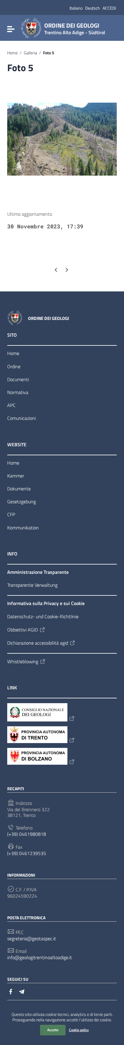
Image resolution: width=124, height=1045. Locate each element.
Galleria (30, 53)
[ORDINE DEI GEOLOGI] (31, 27)
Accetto (52, 1030)
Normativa (17, 392)
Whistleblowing (22, 661)
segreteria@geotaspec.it (31, 938)
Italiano (76, 8)
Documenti (18, 379)
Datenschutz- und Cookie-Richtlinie (43, 616)
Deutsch (92, 8)
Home (12, 53)
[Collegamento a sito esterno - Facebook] (10, 991)
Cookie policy (79, 1030)
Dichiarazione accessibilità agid (37, 642)
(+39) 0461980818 (26, 834)
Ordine (13, 366)
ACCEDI (109, 8)
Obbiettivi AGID (22, 629)
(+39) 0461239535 (26, 853)
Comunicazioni (21, 418)
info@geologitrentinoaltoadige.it (39, 957)
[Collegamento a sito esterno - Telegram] (21, 991)
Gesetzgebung (21, 501)
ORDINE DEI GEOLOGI (74, 27)
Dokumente (19, 488)
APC (11, 405)
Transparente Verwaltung (32, 585)
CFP (11, 514)
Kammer (15, 475)
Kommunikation (23, 527)
